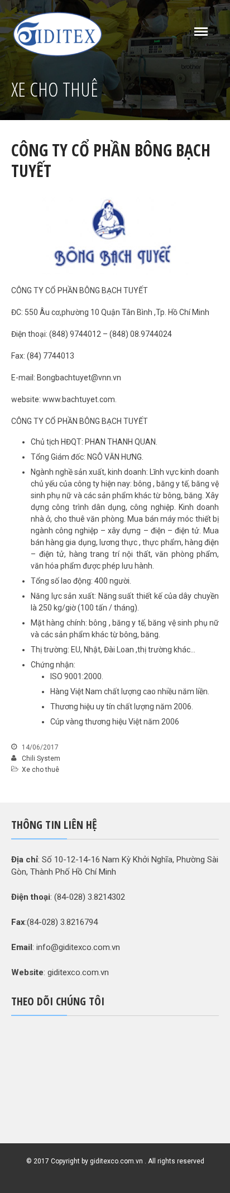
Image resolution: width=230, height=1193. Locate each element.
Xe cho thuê (40, 770)
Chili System (41, 758)
